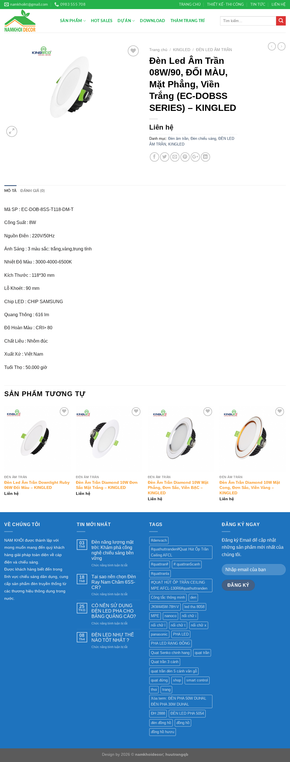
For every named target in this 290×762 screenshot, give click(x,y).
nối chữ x (198, 625)
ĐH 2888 (158, 713)
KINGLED (181, 50)
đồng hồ (182, 723)
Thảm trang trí (187, 21)
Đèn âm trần (178, 138)
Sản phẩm (71, 21)
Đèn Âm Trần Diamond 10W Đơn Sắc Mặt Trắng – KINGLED (107, 485)
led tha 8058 (194, 607)
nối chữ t (178, 625)
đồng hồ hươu (162, 732)
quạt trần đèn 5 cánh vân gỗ (174, 671)
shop (177, 680)
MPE (155, 616)
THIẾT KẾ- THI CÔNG (225, 4)
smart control (197, 680)
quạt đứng (159, 680)
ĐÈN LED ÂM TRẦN (214, 50)
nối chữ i (189, 616)
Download (152, 21)
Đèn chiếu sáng (203, 138)
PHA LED (181, 634)
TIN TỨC (257, 4)
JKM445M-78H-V (165, 607)
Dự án (124, 21)
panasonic (159, 634)
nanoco (170, 616)
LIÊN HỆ (279, 4)
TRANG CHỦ (190, 4)
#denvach (159, 540)
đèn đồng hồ (161, 723)
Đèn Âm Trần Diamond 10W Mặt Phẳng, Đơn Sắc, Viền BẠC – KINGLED (178, 487)
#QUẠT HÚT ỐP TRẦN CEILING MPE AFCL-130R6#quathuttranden (179, 585)
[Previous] (4, 458)
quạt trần (202, 653)
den (193, 597)
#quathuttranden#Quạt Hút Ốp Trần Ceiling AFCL (179, 552)
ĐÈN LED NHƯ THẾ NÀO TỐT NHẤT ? (112, 637)
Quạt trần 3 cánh (164, 662)
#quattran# (159, 564)
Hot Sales (102, 21)
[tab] (10, 191)
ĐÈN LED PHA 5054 (187, 713)
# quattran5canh (187, 564)
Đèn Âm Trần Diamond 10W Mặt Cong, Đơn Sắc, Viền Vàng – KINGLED (249, 487)
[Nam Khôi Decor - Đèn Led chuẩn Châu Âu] (28, 21)
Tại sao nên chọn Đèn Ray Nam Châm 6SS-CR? (113, 582)
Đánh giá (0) (32, 191)
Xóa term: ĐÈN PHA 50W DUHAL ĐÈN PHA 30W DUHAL (178, 701)
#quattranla (160, 573)
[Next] (285, 458)
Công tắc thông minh (168, 597)
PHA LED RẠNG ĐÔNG (170, 643)
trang (166, 689)
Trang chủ (158, 50)
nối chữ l (158, 625)
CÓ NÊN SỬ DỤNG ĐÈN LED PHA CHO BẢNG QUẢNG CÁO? (113, 611)
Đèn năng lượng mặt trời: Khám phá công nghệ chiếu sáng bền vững (112, 550)
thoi (154, 689)
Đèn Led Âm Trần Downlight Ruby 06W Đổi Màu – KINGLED (37, 485)
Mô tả (10, 191)
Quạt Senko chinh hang (170, 653)
